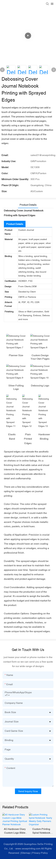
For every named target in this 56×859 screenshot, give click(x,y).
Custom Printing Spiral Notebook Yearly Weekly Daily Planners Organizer (41, 831)
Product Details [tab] (28, 204)
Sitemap (25, 852)
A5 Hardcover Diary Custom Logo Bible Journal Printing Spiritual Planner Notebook (15, 831)
